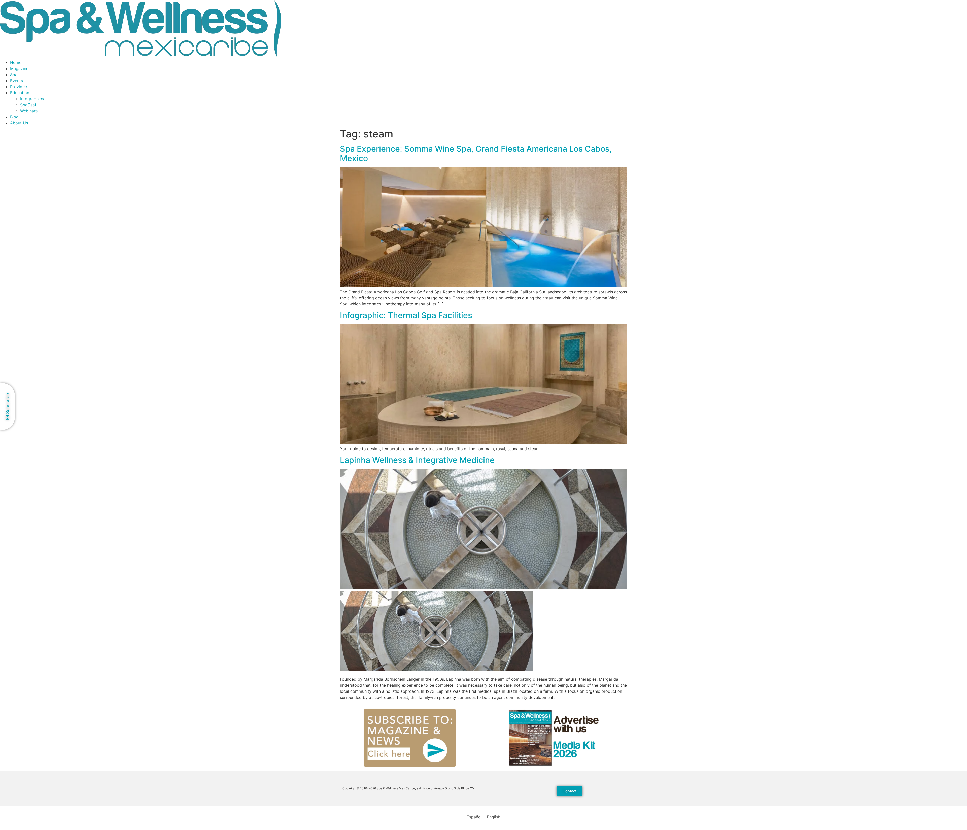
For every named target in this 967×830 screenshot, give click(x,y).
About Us (19, 122)
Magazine (19, 68)
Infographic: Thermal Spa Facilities (406, 315)
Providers (19, 86)
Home (15, 62)
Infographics (32, 98)
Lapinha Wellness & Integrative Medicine (417, 460)
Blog (14, 116)
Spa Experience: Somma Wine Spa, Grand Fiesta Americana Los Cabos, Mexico (476, 153)
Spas (14, 74)
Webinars (29, 110)
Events (16, 80)
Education (19, 92)
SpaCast (28, 104)
